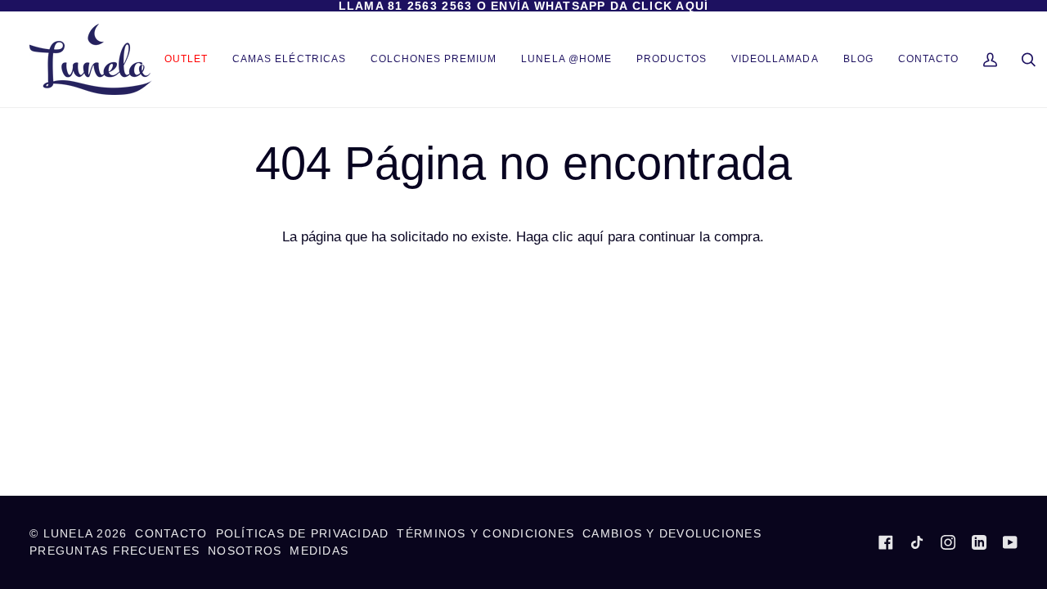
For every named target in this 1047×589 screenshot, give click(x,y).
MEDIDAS (319, 550)
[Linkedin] (979, 542)
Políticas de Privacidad (302, 533)
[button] (671, 59)
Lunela (70, 533)
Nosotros (244, 550)
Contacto (171, 533)
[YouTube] (1010, 542)
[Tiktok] (917, 542)
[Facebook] (885, 542)
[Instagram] (948, 542)
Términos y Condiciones (485, 533)
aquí (590, 237)
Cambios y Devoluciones (672, 533)
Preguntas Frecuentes (114, 550)
